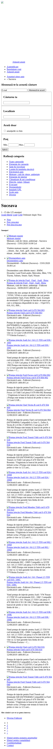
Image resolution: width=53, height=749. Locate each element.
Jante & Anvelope (17, 167)
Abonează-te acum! (37, 90)
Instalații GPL (15, 189)
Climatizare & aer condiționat (22, 179)
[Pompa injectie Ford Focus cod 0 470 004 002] (28, 375)
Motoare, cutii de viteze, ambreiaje (24, 174)
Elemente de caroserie (19, 164)
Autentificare (12, 67)
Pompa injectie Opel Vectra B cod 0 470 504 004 (29, 410)
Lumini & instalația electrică (21, 169)
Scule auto (13, 192)
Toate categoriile (16, 162)
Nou (39, 215)
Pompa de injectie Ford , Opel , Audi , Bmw (26, 283)
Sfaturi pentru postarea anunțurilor (22, 738)
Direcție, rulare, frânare (19, 182)
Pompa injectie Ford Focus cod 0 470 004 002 (27, 377)
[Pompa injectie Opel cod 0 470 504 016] (26, 647)
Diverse (12, 194)
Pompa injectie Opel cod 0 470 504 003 (24, 313)
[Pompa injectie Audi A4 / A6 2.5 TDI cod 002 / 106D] (29, 545)
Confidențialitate (14, 743)
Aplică (4, 150)
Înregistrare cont (14, 69)
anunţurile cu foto (14, 131)
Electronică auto (16, 172)
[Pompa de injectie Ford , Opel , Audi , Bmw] (27, 280)
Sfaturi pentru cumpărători (18, 740)
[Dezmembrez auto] (16, 258)
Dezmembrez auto (15, 260)
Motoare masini (14, 238)
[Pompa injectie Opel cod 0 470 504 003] (26, 310)
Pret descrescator (14, 225)
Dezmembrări (15, 187)
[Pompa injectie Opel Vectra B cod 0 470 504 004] (29, 407)
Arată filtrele (6, 215)
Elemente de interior (18, 177)
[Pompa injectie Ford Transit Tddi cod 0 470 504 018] (29, 440)
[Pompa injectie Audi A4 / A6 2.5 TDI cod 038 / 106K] (29, 614)
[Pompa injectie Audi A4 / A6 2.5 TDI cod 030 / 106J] (29, 342)
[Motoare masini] (15, 236)
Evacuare (13, 184)
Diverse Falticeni (14, 718)
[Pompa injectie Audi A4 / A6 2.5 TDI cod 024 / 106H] (29, 475)
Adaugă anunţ (18, 62)
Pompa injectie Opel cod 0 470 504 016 (24, 649)
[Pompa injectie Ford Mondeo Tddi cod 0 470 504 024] (29, 510)
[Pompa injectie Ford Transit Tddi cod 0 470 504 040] (29, 679)
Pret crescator (13, 222)
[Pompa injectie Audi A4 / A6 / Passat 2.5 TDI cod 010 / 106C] (29, 579)
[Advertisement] (26, 32)
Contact (10, 745)
